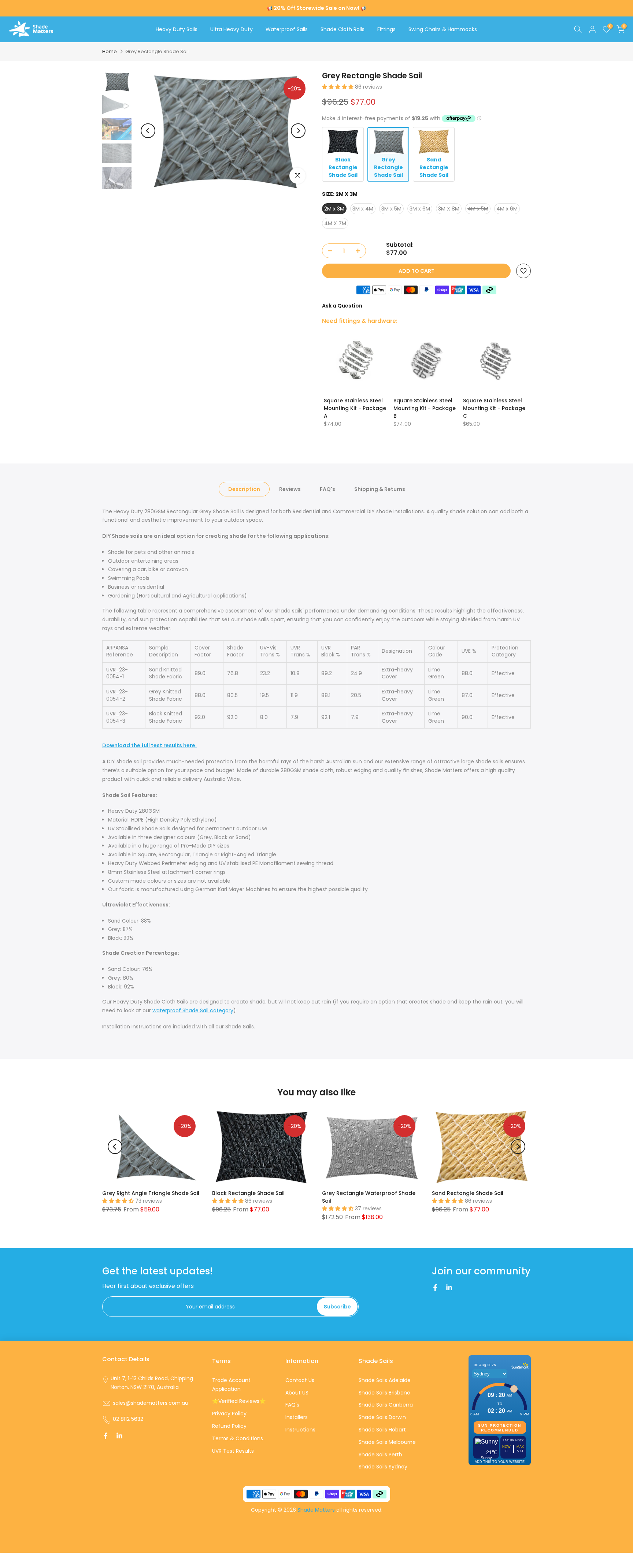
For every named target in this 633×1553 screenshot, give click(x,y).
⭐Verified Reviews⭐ (239, 1401)
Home (109, 52)
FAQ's (327, 488)
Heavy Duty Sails (176, 29)
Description (244, 488)
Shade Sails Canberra (386, 1404)
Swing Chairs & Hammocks (442, 29)
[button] (338, 86)
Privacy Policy (229, 1413)
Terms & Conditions (237, 1438)
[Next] (298, 130)
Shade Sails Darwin (382, 1417)
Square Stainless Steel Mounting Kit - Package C (494, 408)
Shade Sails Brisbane (384, 1392)
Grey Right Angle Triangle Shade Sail (150, 1192)
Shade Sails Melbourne (387, 1442)
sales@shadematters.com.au (150, 1403)
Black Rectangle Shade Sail (248, 1192)
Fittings (386, 29)
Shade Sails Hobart (382, 1429)
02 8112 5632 (128, 1419)
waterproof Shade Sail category (192, 1010)
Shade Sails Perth (380, 1454)
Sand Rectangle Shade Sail (467, 1192)
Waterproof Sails (287, 29)
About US (296, 1392)
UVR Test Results (233, 1451)
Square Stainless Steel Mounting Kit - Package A (355, 408)
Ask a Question (342, 305)
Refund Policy (229, 1426)
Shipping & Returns (379, 488)
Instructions (300, 1429)
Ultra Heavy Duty (231, 29)
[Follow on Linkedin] (449, 1287)
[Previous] (148, 130)
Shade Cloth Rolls (342, 29)
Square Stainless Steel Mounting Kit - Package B (424, 408)
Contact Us (299, 1380)
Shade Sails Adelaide (385, 1380)
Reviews (290, 488)
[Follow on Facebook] (435, 1287)
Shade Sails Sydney (383, 1466)
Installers (296, 1417)
